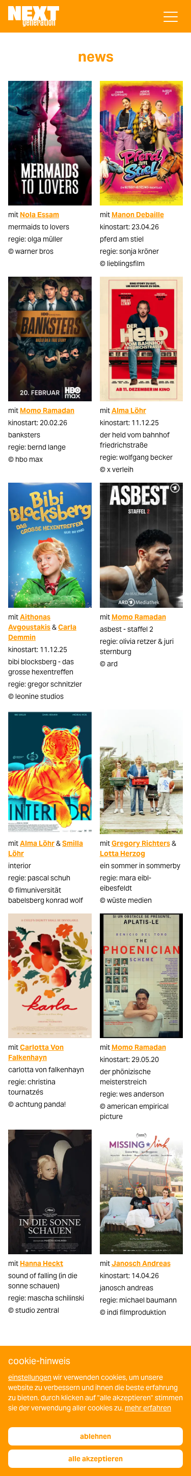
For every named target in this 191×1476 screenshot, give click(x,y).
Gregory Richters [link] (141, 843)
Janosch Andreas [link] (141, 1263)
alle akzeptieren (95, 1458)
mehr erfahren (148, 1407)
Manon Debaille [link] (138, 214)
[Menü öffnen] (170, 17)
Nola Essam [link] (39, 214)
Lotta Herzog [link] (122, 853)
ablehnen (95, 1436)
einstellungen (29, 1377)
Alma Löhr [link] (129, 410)
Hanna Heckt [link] (41, 1263)
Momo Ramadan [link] (47, 410)
